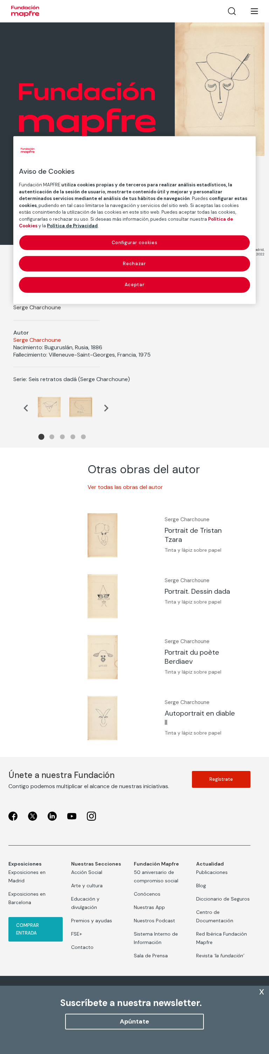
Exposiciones (25, 864)
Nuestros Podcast (154, 920)
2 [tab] (51, 437)
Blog (201, 885)
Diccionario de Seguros (223, 899)
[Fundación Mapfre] (25, 11)
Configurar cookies (135, 243)
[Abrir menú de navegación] (250, 11)
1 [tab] (41, 437)
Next (106, 408)
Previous (25, 408)
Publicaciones (212, 872)
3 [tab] (62, 437)
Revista (220, 955)
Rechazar (134, 264)
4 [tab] (72, 437)
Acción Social (86, 872)
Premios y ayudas (91, 920)
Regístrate (221, 779)
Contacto (82, 947)
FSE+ (76, 934)
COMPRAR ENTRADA (27, 929)
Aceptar (135, 285)
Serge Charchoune (37, 340)
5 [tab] (83, 437)
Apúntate (134, 1021)
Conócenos (147, 894)
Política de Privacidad (72, 226)
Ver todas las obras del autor (125, 487)
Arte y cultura (87, 885)
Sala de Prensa (151, 955)
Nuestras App (149, 907)
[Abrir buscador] (232, 11)
